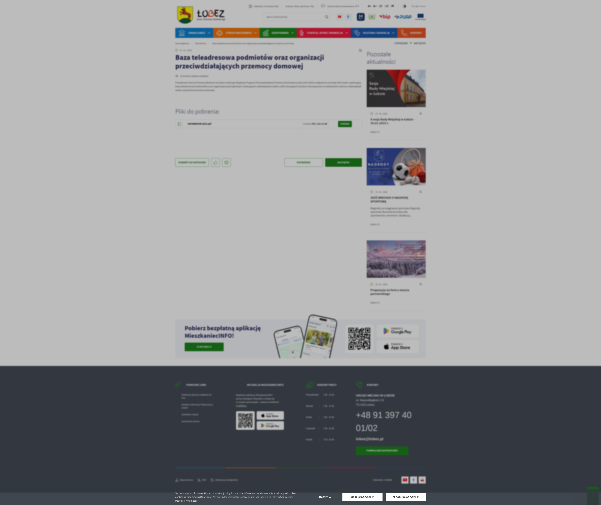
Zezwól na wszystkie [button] (406, 497)
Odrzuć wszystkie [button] (362, 497)
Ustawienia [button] (324, 497)
